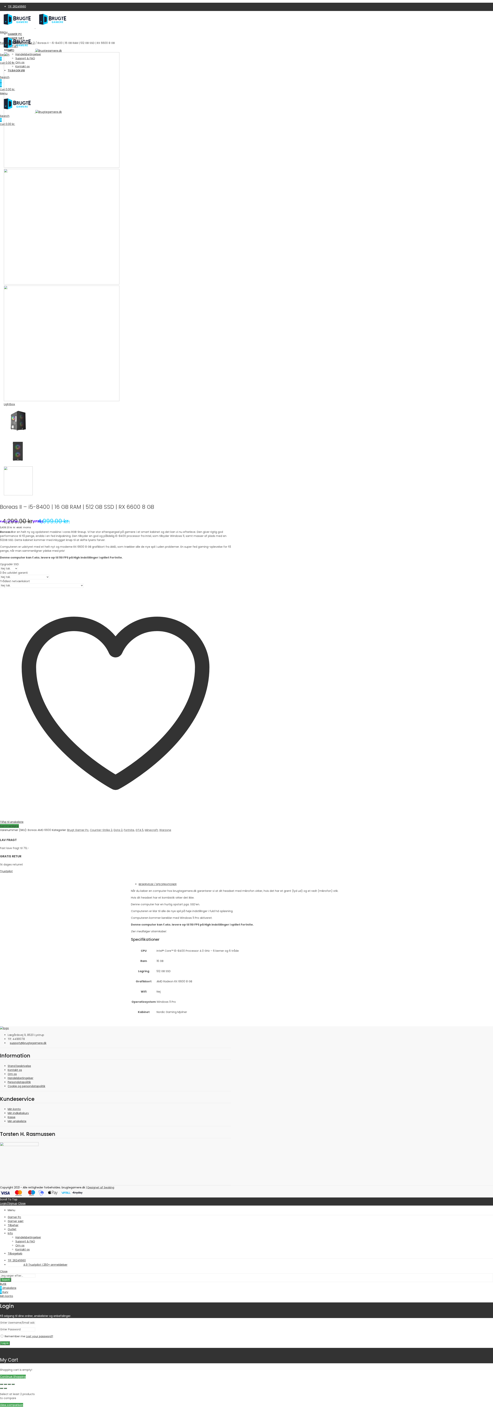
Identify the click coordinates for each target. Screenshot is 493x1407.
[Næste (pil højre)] (5, 1388)
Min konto (14, 1109)
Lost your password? (39, 1336)
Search (6, 1279)
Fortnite (129, 830)
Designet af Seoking (100, 1187)
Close (22, 1203)
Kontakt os (15, 1070)
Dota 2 (118, 830)
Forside (4, 43)
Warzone (165, 830)
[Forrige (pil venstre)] (1, 1388)
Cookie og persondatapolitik (26, 1086)
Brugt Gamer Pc (78, 830)
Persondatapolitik (19, 1082)
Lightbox (9, 404)
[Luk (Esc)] (13, 1384)
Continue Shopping (13, 1376)
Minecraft (151, 830)
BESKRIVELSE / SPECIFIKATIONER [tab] (158, 884)
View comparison (11, 1405)
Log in (5, 1343)
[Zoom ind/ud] (1, 1384)
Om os (12, 1074)
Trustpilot (6, 871)
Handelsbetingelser (20, 1078)
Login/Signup (8, 1203)
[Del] (9, 1384)
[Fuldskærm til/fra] (5, 1384)
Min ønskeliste (17, 1121)
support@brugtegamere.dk (28, 1043)
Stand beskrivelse (19, 1066)
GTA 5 (139, 830)
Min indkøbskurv (18, 1113)
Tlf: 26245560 (17, 6)
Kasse (11, 1117)
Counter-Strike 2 (23, 43)
